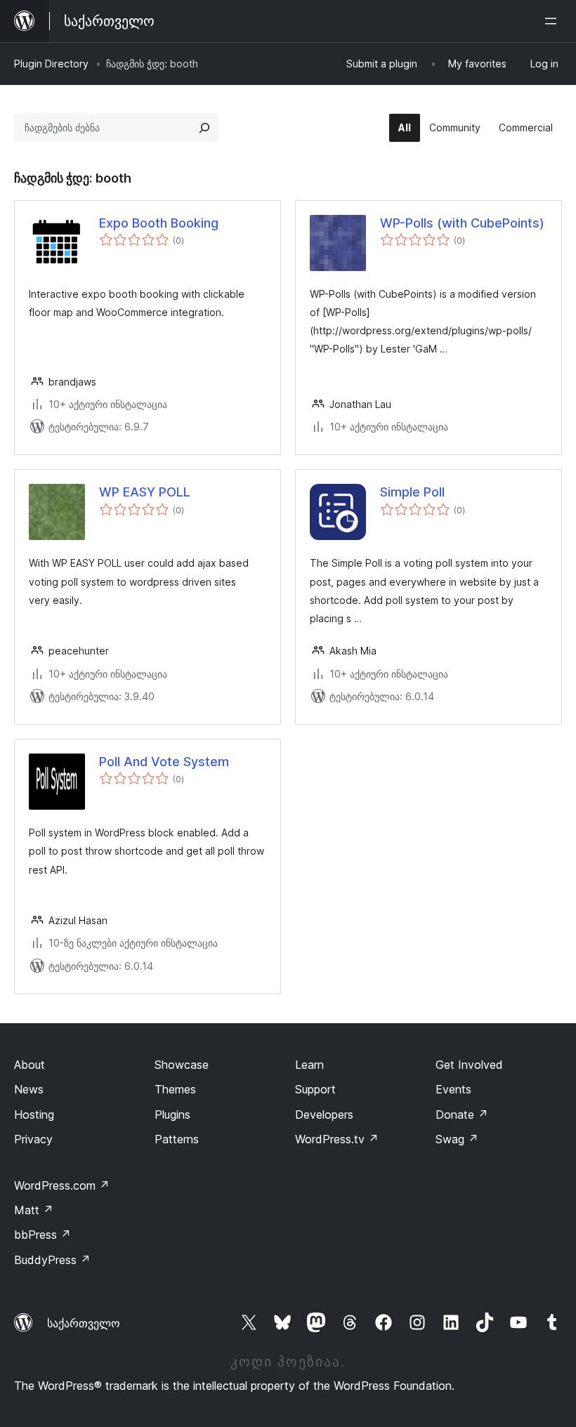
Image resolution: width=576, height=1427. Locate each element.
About (29, 1065)
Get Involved (469, 1065)
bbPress (42, 1235)
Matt (33, 1210)
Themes (175, 1089)
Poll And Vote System (164, 761)
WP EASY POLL (144, 492)
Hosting (34, 1114)
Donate (462, 1114)
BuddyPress (52, 1260)
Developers (324, 1114)
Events (453, 1089)
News (29, 1089)
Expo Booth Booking (158, 223)
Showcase (182, 1065)
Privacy (33, 1139)
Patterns (177, 1139)
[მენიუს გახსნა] (553, 21)
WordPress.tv (337, 1139)
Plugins (172, 1114)
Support (315, 1089)
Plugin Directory (51, 64)
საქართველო (83, 1323)
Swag (457, 1139)
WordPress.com (62, 1185)
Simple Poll (412, 492)
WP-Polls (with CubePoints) (462, 223)
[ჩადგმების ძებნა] (204, 128)
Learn (309, 1065)
